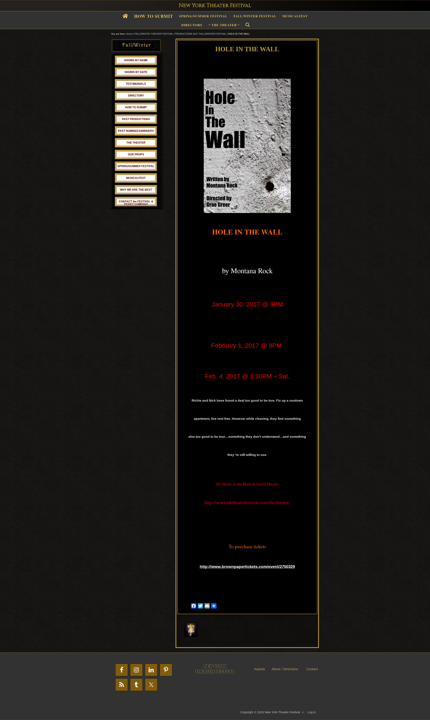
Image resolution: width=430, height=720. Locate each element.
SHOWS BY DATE (135, 72)
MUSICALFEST (136, 178)
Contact (312, 669)
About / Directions (285, 669)
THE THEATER (135, 142)
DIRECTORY (136, 95)
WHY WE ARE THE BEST (136, 189)
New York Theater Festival (215, 6)
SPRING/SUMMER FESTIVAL (135, 166)
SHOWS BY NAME (136, 60)
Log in (312, 712)
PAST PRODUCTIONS (136, 119)
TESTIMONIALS (136, 83)
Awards (259, 669)
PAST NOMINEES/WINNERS (136, 130)
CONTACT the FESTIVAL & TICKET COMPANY (136, 203)
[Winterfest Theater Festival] (136, 47)
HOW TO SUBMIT (136, 107)
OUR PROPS (136, 154)
